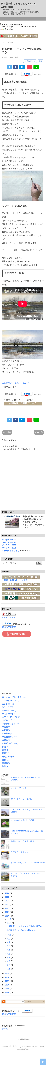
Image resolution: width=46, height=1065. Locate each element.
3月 (9, 961)
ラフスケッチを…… (19, 852)
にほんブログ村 (9, 627)
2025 (7, 897)
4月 (9, 957)
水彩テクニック (10, 724)
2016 (7, 985)
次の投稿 (7, 432)
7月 (9, 946)
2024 (7, 901)
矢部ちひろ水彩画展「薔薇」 (23, 841)
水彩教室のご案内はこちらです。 (17, 383)
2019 (7, 973)
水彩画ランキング (9, 617)
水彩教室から (30, 61)
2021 (7, 912)
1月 (9, 969)
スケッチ (7, 707)
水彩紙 (6, 740)
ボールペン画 (9, 710)
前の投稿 (39, 432)
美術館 (6, 763)
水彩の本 (7, 727)
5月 (9, 954)
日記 (5, 760)
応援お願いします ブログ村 (23, 74)
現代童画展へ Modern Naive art (21, 930)
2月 (9, 965)
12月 (9, 919)
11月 (9, 923)
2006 (7, 992)
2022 (7, 908)
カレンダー (8, 704)
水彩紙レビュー (10, 743)
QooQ (27, 1049)
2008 (7, 988)
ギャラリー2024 (9, 540)
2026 (7, 893)
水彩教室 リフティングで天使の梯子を (24, 926)
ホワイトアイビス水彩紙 (21, 799)
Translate (9, 29)
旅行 (5, 766)
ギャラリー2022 (9, 545)
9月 (9, 938)
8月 (9, 942)
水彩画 (6, 730)
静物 (5, 747)
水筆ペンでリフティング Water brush (28, 863)
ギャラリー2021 (9, 548)
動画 (40, 61)
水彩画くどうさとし (11, 550)
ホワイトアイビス (11, 717)
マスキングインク (19, 788)
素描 (5, 750)
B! (22, 67)
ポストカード (9, 714)
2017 (7, 981)
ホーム (5, 1029)
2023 (7, 904)
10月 (9, 935)
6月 (9, 950)
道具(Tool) (8, 756)
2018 (7, 977)
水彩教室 (7, 733)
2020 (7, 916)
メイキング (8, 720)
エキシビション (10, 700)
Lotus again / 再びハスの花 (22, 820)
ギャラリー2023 (9, 542)
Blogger (27, 1039)
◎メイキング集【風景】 (14, 697)
